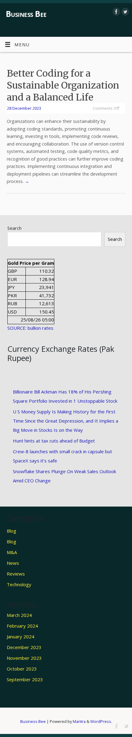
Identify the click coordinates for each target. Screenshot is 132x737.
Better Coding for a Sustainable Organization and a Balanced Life (63, 85)
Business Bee (26, 13)
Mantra (79, 721)
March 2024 (19, 615)
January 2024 (20, 636)
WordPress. (101, 721)
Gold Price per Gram (31, 263)
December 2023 (24, 647)
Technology (19, 584)
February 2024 (22, 626)
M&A (12, 552)
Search (14, 228)
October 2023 (22, 669)
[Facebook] (115, 12)
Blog (11, 531)
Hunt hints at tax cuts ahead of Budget (54, 441)
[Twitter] (124, 12)
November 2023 (24, 658)
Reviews (16, 574)
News (13, 563)
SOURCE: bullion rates (30, 328)
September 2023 (25, 679)
